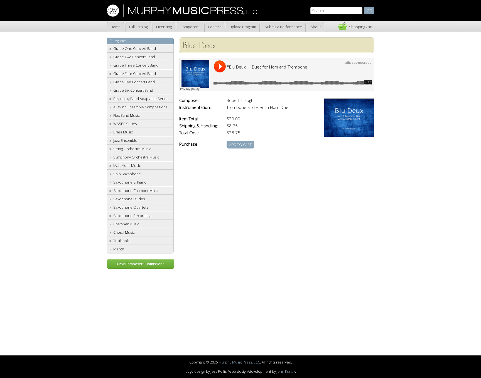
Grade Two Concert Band (134, 56)
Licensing (164, 26)
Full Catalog (138, 26)
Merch (118, 249)
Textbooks (121, 240)
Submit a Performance (283, 26)
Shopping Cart (360, 26)
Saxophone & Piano (129, 182)
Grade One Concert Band (134, 48)
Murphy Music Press (182, 10)
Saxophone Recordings (132, 215)
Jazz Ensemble (125, 140)
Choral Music (124, 232)
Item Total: (189, 119)
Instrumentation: (195, 107)
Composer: (189, 100)
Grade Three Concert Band (135, 65)
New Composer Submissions (140, 263)
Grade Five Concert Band (134, 81)
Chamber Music (126, 223)
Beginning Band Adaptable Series (140, 98)
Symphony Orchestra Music (136, 157)
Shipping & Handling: (198, 126)
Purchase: (188, 144)
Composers (189, 26)
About (316, 26)
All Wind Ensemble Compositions (140, 106)
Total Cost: (189, 133)
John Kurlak (286, 371)
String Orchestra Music (132, 148)
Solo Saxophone (127, 173)
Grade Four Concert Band (134, 73)
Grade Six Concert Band (133, 90)
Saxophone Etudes (129, 198)
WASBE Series (125, 123)
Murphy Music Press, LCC (239, 362)
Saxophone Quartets (130, 207)
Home (116, 26)
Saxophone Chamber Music (136, 190)
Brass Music (123, 132)
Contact (214, 26)
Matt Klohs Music (127, 165)
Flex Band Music (126, 115)
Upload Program (242, 26)
